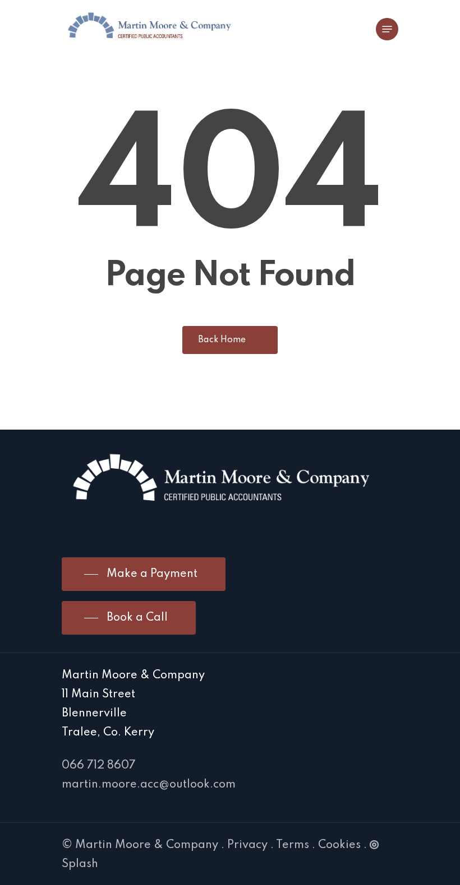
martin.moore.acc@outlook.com (149, 784)
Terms (292, 845)
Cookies (339, 845)
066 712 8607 (99, 765)
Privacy (247, 845)
